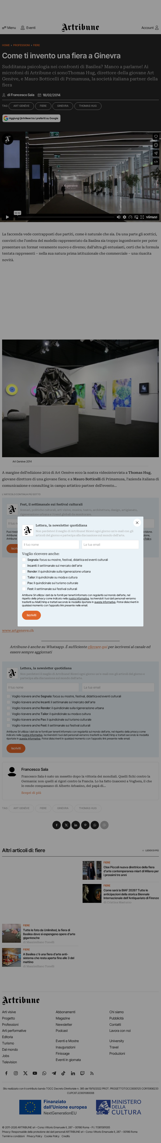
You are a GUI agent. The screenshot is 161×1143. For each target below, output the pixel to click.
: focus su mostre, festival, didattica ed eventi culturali (67, 559)
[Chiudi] (137, 522)
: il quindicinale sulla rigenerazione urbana (59, 571)
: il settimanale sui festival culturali (52, 589)
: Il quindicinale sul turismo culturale (52, 583)
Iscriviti (31, 615)
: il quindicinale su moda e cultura (52, 577)
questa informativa (105, 602)
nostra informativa (79, 598)
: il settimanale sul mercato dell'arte (54, 565)
